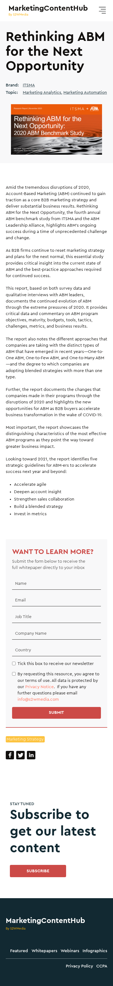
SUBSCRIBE (38, 871)
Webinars (70, 951)
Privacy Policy (79, 966)
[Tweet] (20, 755)
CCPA (101, 966)
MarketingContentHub (45, 920)
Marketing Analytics (42, 93)
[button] (102, 10)
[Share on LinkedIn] (31, 755)
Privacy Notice (39, 687)
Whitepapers (44, 951)
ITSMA (29, 85)
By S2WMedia (16, 928)
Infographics (95, 951)
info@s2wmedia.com (38, 699)
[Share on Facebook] (10, 755)
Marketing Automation (85, 93)
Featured (19, 951)
